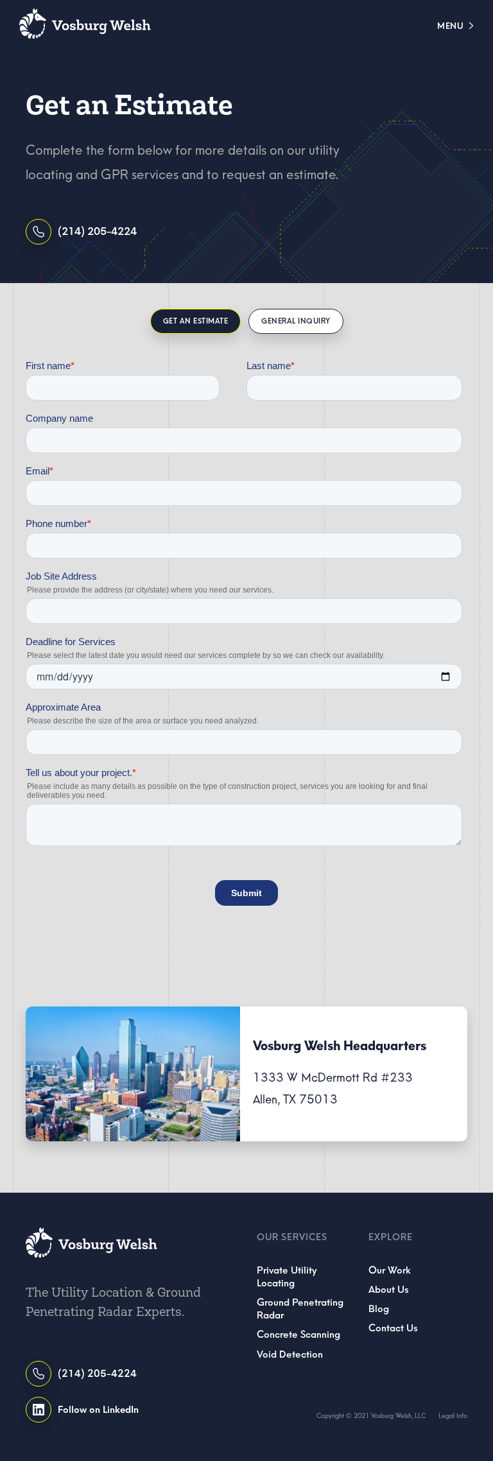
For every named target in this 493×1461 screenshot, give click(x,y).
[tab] (195, 321)
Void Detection (290, 1354)
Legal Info (452, 1416)
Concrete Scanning (298, 1334)
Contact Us (393, 1328)
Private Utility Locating (287, 1277)
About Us (388, 1289)
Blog (378, 1309)
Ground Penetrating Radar (300, 1309)
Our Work (389, 1270)
